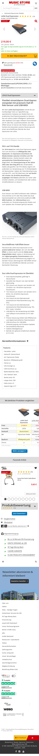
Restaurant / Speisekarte (10, 640)
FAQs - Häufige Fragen (9, 610)
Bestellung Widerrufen (10, 669)
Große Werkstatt (7, 636)
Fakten (4, 606)
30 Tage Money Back (9, 616)
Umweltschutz (7, 659)
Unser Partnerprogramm (10, 626)
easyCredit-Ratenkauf (9, 623)
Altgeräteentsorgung (11, 534)
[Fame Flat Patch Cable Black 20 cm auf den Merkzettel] (36, 468)
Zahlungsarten (7, 650)
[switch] (13, 676)
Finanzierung (6, 620)
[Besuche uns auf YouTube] (23, 752)
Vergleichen (31, 494)
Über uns (5, 603)
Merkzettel (8, 522)
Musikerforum (9, 742)
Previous (4, 29)
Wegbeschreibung (8, 666)
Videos (4, 643)
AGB (25, 744)
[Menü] (15, 674)
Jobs (3, 633)
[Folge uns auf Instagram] (19, 752)
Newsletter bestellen (18, 581)
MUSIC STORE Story (9, 630)
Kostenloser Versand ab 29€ (12, 613)
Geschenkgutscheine (9, 663)
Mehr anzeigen (19, 451)
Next (34, 29)
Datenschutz (29, 742)
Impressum (22, 742)
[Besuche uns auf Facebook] (16, 752)
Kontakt (16, 742)
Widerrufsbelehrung (18, 744)
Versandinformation (9, 646)
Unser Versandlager (9, 656)
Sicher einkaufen (8, 653)
